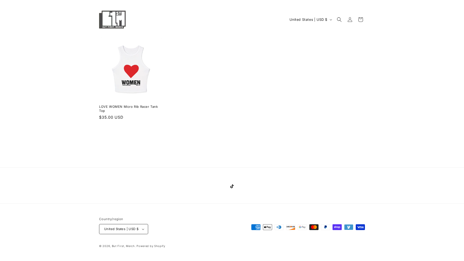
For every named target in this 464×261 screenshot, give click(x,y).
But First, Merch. (124, 246)
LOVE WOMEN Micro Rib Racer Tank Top (128, 109)
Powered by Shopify (151, 246)
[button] (339, 19)
